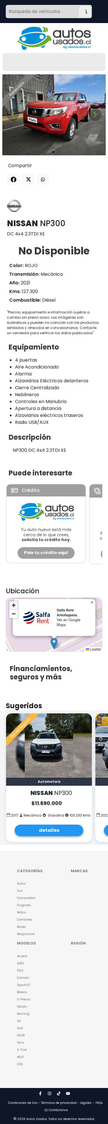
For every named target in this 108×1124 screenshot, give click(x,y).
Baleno (22, 992)
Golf (20, 1028)
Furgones (24, 905)
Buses (21, 927)
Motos (21, 912)
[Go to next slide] (95, 115)
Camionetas (26, 898)
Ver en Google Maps (68, 622)
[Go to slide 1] (53, 152)
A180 (20, 963)
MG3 (20, 1057)
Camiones (24, 919)
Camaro (23, 978)
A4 (19, 1021)
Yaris (20, 1042)
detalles (49, 830)
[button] (54, 643)
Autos (21, 883)
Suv (20, 891)
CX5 (20, 1064)
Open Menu (82, 12)
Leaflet (95, 649)
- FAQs (98, 1103)
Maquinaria (26, 934)
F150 (20, 970)
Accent (22, 956)
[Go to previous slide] (13, 115)
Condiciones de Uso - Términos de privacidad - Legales (50, 1103)
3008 (21, 1035)
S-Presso (24, 999)
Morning (23, 1014)
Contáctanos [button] (58, 1110)
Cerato (22, 1006)
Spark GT (23, 985)
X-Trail (22, 1050)
